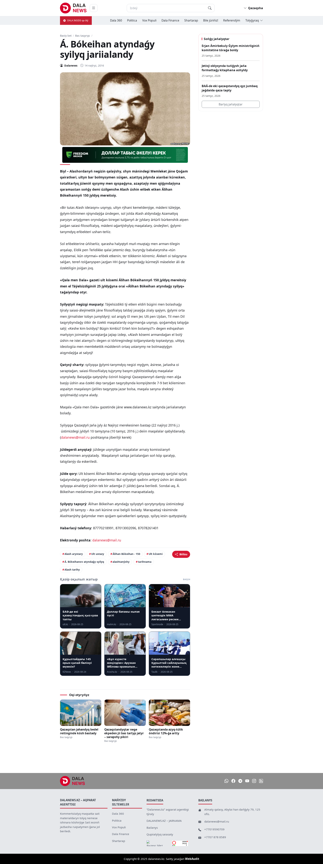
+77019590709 (214, 829)
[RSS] (261, 781)
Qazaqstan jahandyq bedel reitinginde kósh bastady (79, 731)
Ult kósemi (156, 554)
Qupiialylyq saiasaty (160, 834)
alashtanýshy (121, 561)
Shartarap (191, 20)
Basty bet (66, 35)
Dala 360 (116, 20)
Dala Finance (170, 20)
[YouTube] (247, 781)
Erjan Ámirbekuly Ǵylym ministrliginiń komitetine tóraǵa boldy (230, 48)
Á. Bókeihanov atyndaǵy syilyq (84, 561)
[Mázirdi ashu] (94, 8)
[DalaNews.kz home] (73, 8)
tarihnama (144, 561)
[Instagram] (254, 781)
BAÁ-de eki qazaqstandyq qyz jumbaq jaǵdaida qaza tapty (230, 88)
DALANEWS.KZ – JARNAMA (164, 821)
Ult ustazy (97, 554)
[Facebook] (233, 781)
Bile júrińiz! (210, 20)
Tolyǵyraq (252, 20)
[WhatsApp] (226, 781)
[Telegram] (240, 781)
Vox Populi (149, 20)
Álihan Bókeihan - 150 (126, 554)
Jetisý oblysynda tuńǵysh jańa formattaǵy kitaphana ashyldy (225, 68)
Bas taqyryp (82, 35)
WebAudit (192, 859)
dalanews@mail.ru (75, 437)
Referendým (231, 20)
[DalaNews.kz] (72, 781)
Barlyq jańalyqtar (231, 104)
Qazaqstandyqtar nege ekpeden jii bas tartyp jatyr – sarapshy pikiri (124, 733)
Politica (132, 20)
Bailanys (152, 827)
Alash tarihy (72, 569)
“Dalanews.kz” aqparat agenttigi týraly (168, 812)
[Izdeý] (209, 8)
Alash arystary (73, 554)
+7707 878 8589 (215, 837)
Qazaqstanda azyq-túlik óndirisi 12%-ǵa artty (166, 731)
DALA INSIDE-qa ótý (77, 20)
